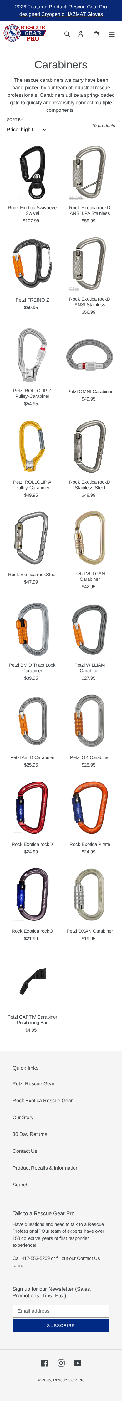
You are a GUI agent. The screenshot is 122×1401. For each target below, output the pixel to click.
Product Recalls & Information (46, 1168)
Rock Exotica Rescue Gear (43, 1100)
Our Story (23, 1117)
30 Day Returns (30, 1134)
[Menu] (112, 34)
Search (20, 1184)
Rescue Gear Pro (68, 1380)
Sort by (15, 119)
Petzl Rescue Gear (33, 1083)
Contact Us (25, 1151)
